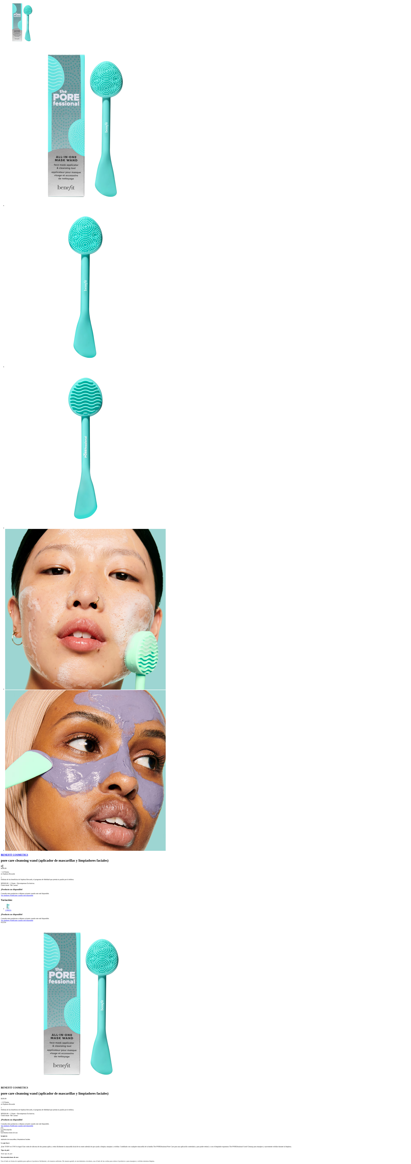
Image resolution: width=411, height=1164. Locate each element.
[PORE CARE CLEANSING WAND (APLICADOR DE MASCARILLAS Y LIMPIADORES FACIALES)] (22, 43)
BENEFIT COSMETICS (14, 854)
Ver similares (5, 895)
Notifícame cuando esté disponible (21, 895)
